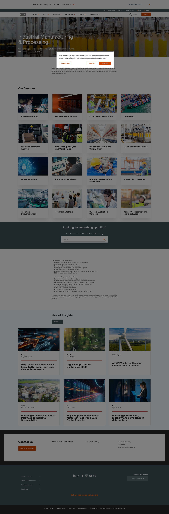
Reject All (92, 63)
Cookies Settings (65, 63)
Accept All (105, 63)
